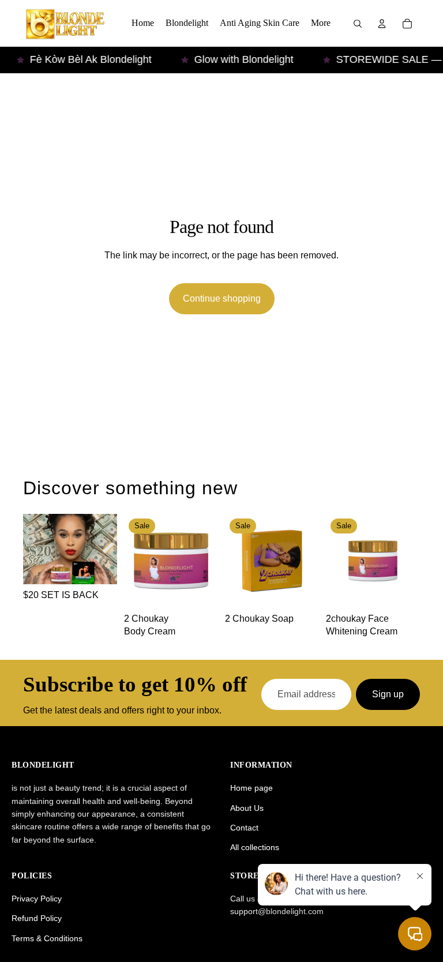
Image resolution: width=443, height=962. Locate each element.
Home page (251, 787)
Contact (244, 827)
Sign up (388, 694)
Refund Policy (37, 918)
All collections (254, 847)
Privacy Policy (37, 898)
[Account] (382, 23)
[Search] (357, 23)
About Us (247, 808)
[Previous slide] (136, 560)
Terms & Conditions (47, 938)
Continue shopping (222, 298)
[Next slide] (205, 560)
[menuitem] (320, 23)
